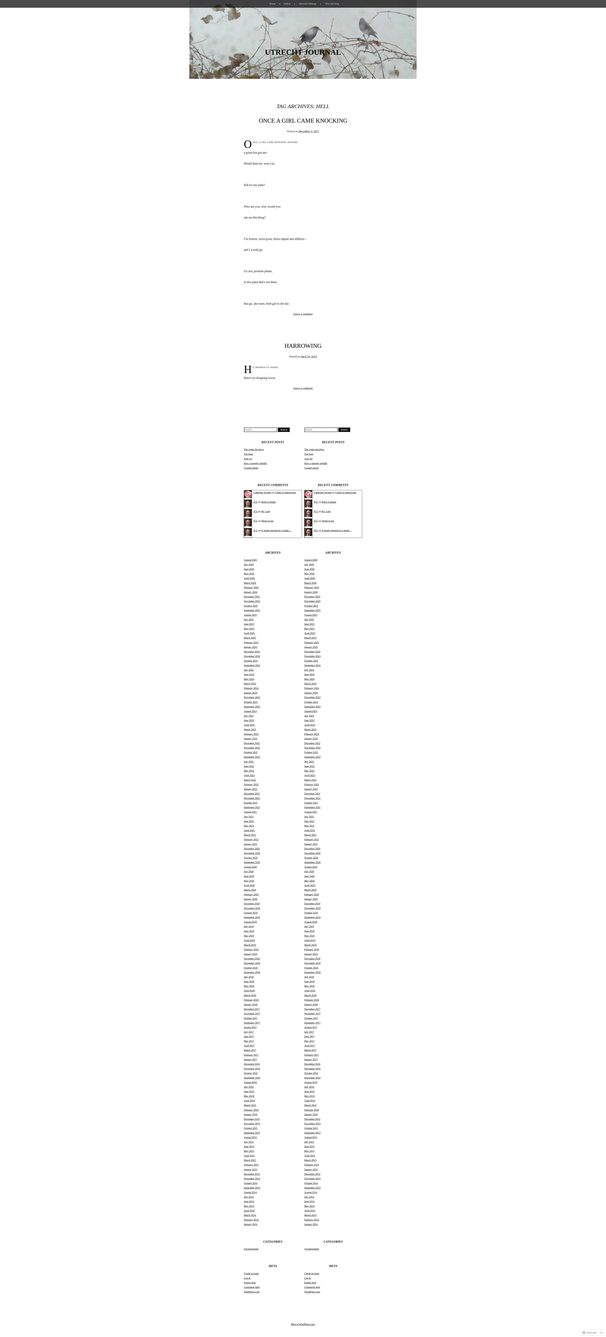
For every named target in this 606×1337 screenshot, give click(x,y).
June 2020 (249, 876)
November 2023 (252, 697)
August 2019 (250, 922)
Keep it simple (268, 502)
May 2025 (249, 628)
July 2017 (249, 1032)
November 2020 (252, 853)
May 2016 (249, 1096)
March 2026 (250, 583)
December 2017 (252, 1009)
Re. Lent (265, 511)
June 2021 (249, 821)
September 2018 (252, 972)
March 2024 (250, 683)
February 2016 (251, 1110)
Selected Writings (307, 3)
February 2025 (251, 642)
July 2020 (249, 871)
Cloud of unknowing (285, 492)
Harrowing (303, 345)
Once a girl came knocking (303, 120)
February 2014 (251, 1219)
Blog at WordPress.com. (303, 1324)
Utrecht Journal (303, 52)
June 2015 (249, 1146)
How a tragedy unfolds (255, 463)
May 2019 (249, 936)
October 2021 (251, 803)
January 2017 (250, 1059)
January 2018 (250, 1004)
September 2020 (252, 862)
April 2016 (249, 1100)
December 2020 (252, 848)
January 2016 (250, 1114)
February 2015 (251, 1164)
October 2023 (251, 702)
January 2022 (250, 789)
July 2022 (249, 761)
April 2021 (249, 830)
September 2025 (252, 610)
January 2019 (250, 954)
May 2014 (249, 1206)
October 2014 (251, 1183)
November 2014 (252, 1178)
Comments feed (251, 1287)
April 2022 (249, 775)
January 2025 (250, 647)
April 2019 (249, 940)
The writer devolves (254, 449)
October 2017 (251, 1018)
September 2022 (252, 757)
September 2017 (252, 1023)
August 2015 (250, 1137)
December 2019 (252, 903)
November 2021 (252, 798)
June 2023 (249, 720)
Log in (247, 1278)
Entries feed (250, 1282)
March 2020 (250, 890)
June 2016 (249, 1091)
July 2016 (249, 1087)
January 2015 (250, 1169)
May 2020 (249, 881)
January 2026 (250, 592)
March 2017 (250, 1050)
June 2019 (249, 931)
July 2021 (249, 816)
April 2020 (249, 885)
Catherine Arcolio (262, 492)
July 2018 (249, 977)
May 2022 (249, 771)
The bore (248, 454)
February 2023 (251, 734)
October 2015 (251, 1128)
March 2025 (250, 638)
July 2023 (249, 716)
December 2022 (252, 743)
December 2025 (252, 596)
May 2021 (249, 826)
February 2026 (251, 587)
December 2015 (252, 1119)
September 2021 (252, 807)
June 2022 (249, 766)
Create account (251, 1273)
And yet (248, 458)
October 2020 (251, 858)
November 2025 (252, 601)
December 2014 (252, 1174)
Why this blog (332, 3)
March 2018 (250, 995)
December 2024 (252, 651)
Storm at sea (267, 521)
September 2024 (252, 665)
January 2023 (250, 738)
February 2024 (251, 688)
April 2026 (249, 578)
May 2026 (249, 573)
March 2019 (250, 945)
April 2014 (249, 1210)
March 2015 (250, 1160)
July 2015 (249, 1142)
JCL (255, 502)
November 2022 (252, 748)
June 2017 (249, 1036)
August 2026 (250, 560)
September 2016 (252, 1078)
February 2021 (251, 839)
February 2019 (251, 949)
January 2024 (250, 693)
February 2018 (251, 1000)
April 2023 (249, 725)
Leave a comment (303, 314)
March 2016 (250, 1105)
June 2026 (249, 569)
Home (272, 3)
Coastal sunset (251, 468)
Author (287, 3)
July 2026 (249, 564)
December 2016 (252, 1064)
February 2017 (251, 1055)
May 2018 (249, 986)
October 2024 (251, 661)
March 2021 (250, 835)
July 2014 (249, 1197)
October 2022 (251, 752)
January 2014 (250, 1224)
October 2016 (251, 1073)
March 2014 (250, 1215)
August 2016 (250, 1082)
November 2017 (252, 1013)
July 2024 (249, 670)
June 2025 (249, 624)
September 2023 (252, 706)
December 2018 (252, 958)
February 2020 (251, 894)
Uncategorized (251, 1249)
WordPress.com (251, 1292)
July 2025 (249, 619)
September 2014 (252, 1188)
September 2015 (252, 1133)
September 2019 (252, 917)
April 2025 (249, 633)
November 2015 (252, 1123)
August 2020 (250, 867)
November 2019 (252, 908)
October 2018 (251, 968)
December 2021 (252, 793)
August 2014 (250, 1192)
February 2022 (251, 784)
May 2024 (249, 679)
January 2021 (250, 844)
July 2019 (249, 926)
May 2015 (249, 1151)
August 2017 (250, 1027)
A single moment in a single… (276, 530)
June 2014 (249, 1201)
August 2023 (250, 711)
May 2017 (249, 1041)
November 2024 (252, 656)
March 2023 (250, 729)
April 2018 (249, 990)
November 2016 (252, 1068)
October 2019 (251, 913)
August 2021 (250, 812)
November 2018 (252, 963)
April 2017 (249, 1045)
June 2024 (249, 674)
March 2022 (250, 780)
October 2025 (251, 606)
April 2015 (249, 1155)
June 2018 (249, 981)
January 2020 (250, 899)
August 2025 (250, 615)
